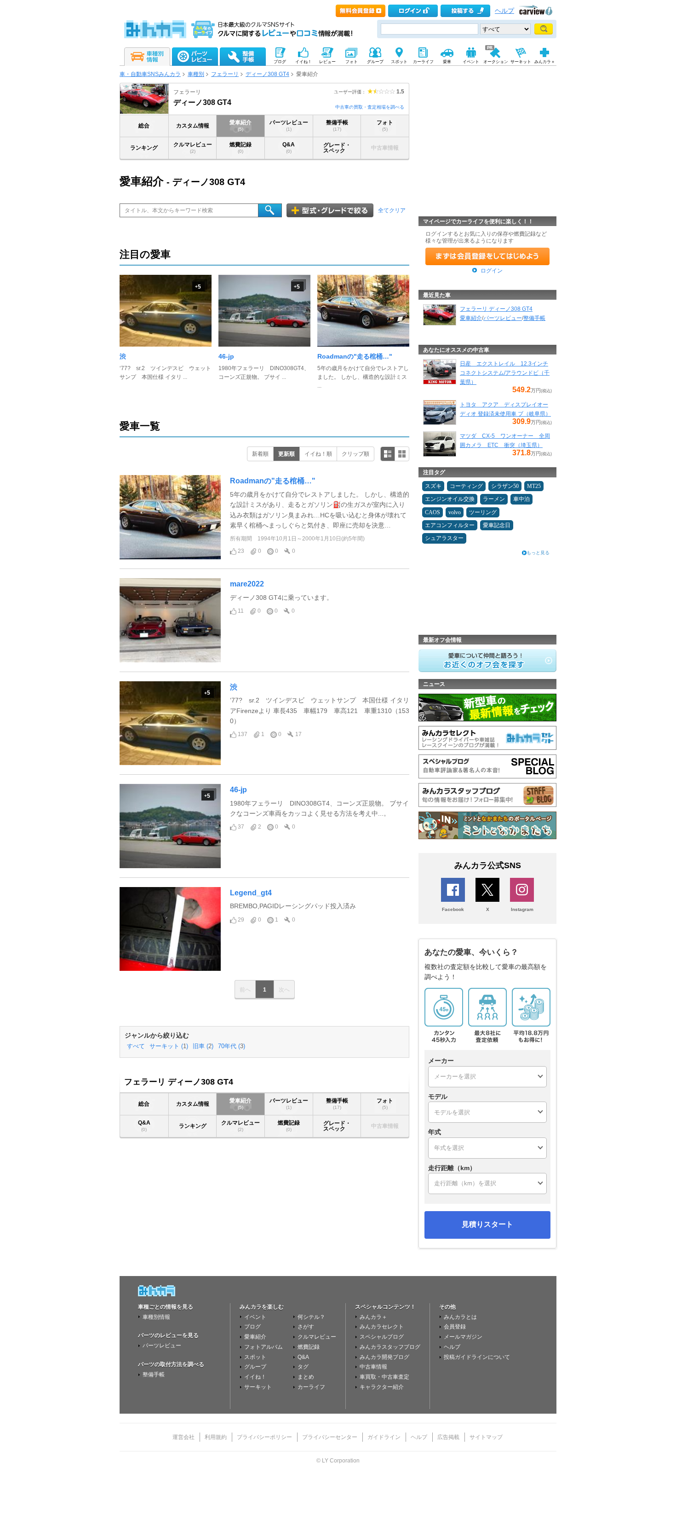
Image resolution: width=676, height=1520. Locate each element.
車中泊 (521, 499)
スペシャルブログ (382, 1337)
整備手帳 (337, 125)
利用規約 (216, 1437)
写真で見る (402, 454)
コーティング (466, 486)
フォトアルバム (263, 1347)
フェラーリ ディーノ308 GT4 (496, 309)
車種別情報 (156, 1317)
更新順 (286, 454)
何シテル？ (311, 1317)
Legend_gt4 (251, 893)
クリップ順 (355, 454)
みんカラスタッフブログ (390, 1347)
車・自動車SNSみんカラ (150, 74)
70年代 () (231, 1046)
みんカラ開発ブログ (384, 1357)
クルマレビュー (192, 147)
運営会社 (183, 1437)
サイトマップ (486, 1437)
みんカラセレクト (382, 1326)
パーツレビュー (288, 125)
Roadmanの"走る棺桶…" (354, 356)
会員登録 (455, 1326)
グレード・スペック (337, 148)
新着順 (260, 454)
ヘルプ (504, 10)
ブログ (252, 1326)
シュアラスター (444, 538)
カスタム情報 (192, 125)
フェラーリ (225, 74)
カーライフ (311, 1387)
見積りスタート (487, 1224)
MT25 (534, 486)
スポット (255, 1357)
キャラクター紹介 (382, 1387)
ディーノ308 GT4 (267, 74)
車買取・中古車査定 (384, 1377)
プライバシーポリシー (264, 1437)
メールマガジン (463, 1337)
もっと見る (538, 552)
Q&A (288, 147)
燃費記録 (240, 147)
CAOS (432, 512)
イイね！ (255, 1377)
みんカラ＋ (373, 1317)
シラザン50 (505, 486)
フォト (385, 125)
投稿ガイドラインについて (477, 1357)
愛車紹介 (240, 125)
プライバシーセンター (329, 1437)
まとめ (306, 1377)
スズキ (433, 486)
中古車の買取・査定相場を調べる (369, 107)
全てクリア (392, 210)
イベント (255, 1317)
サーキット (258, 1387)
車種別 (196, 74)
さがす (306, 1326)
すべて (136, 1046)
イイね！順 (318, 454)
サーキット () (168, 1046)
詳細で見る (388, 454)
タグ (303, 1366)
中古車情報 (373, 1366)
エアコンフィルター (450, 525)
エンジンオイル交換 (450, 499)
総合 (143, 125)
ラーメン (494, 499)
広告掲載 (448, 1437)
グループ (255, 1366)
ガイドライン (384, 1437)
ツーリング (483, 512)
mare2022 (247, 584)
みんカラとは (460, 1317)
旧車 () (203, 1046)
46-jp (226, 356)
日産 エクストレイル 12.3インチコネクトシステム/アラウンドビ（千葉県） (505, 372)
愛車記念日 (496, 525)
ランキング (144, 148)
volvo (454, 512)
